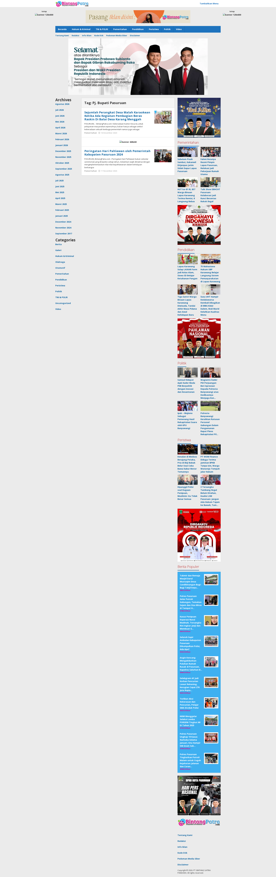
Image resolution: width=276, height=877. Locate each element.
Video (58, 309)
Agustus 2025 (62, 174)
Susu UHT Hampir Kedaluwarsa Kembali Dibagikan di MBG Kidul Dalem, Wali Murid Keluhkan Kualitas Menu (210, 305)
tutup (44, 11)
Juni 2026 (59, 115)
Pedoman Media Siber (189, 858)
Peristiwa (60, 285)
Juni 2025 (59, 186)
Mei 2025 (59, 192)
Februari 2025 (62, 210)
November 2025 (63, 157)
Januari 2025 (61, 216)
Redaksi (182, 841)
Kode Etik (182, 852)
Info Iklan (182, 847)
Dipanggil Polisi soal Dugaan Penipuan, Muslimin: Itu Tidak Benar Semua (187, 493)
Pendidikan (61, 279)
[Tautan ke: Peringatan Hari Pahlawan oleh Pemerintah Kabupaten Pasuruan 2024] (163, 155)
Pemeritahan (62, 273)
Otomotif (60, 267)
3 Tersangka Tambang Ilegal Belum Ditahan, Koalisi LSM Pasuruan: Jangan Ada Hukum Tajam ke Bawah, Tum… (210, 496)
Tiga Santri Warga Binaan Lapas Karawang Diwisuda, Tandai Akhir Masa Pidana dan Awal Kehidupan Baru (187, 305)
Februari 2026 (62, 139)
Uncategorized (63, 303)
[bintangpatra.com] (72, 3)
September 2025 (63, 168)
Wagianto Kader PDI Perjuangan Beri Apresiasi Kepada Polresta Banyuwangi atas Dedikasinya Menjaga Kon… (209, 388)
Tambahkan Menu (209, 3)
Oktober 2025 (62, 163)
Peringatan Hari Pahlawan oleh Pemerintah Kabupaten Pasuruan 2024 (117, 152)
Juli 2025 (59, 180)
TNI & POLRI (61, 297)
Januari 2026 (61, 145)
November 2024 (63, 227)
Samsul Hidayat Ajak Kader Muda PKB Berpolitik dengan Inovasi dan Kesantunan (186, 385)
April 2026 (60, 127)
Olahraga (60, 262)
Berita (58, 244)
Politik (58, 291)
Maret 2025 (61, 204)
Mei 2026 (59, 121)
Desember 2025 (63, 151)
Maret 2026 (61, 133)
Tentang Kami (185, 835)
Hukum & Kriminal (64, 256)
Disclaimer (183, 864)
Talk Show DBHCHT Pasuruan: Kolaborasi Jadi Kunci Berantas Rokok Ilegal (210, 195)
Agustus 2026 (62, 104)
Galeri (58, 250)
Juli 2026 (59, 110)
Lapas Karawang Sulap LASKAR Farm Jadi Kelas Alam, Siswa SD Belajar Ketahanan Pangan (187, 272)
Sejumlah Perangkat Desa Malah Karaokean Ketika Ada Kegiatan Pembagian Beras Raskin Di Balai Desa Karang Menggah (117, 115)
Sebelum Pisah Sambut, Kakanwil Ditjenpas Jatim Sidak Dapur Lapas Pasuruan (187, 165)
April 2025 (60, 198)
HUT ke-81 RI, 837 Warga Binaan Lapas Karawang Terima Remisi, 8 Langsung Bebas (186, 195)
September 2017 (63, 233)
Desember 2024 (63, 221)
